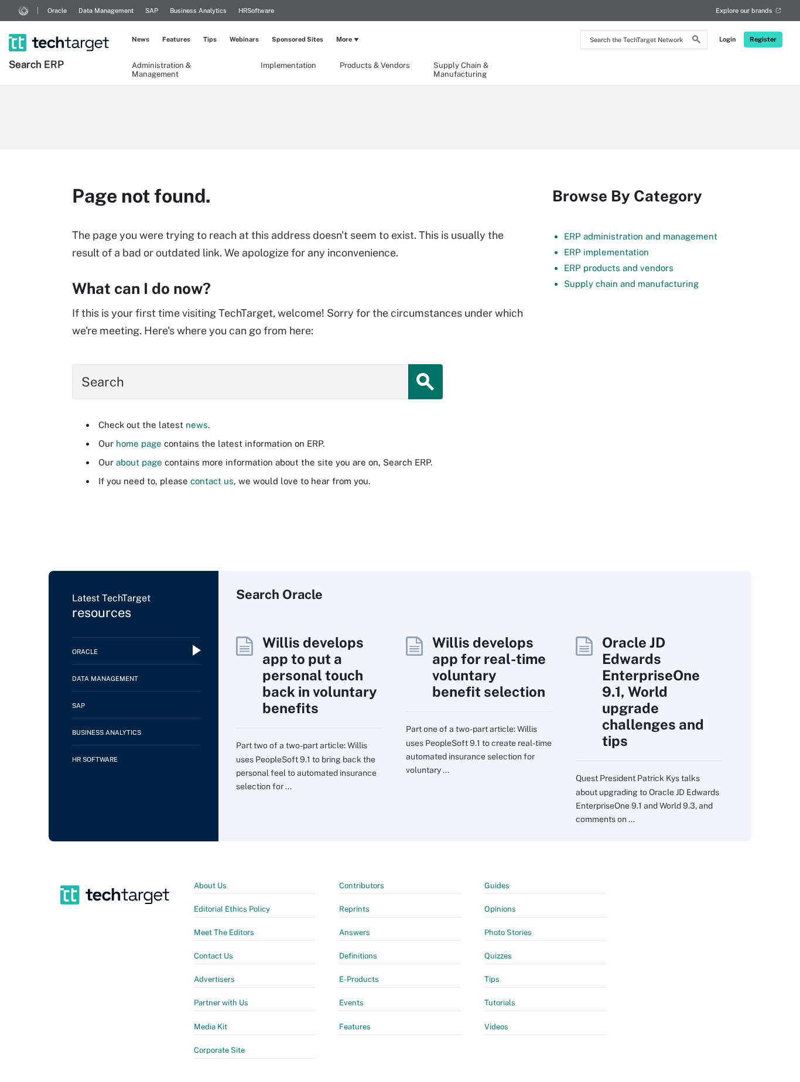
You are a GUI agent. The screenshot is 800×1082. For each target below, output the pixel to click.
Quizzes (498, 955)
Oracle (57, 10)
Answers (354, 932)
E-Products (359, 979)
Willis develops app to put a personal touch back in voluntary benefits (319, 675)
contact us (212, 481)
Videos (496, 1026)
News (140, 39)
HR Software (95, 759)
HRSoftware (256, 10)
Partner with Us (221, 1002)
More (344, 39)
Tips (210, 39)
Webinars (244, 39)
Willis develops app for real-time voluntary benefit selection (489, 667)
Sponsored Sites (297, 39)
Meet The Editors (224, 932)
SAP (151, 10)
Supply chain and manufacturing (631, 284)
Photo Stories (508, 932)
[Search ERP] (60, 27)
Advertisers (214, 979)
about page (139, 462)
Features (176, 39)
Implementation (288, 65)
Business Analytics (198, 10)
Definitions (358, 955)
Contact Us (213, 955)
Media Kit (210, 1026)
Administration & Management (161, 69)
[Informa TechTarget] (23, 10)
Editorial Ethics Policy (232, 909)
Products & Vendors (375, 65)
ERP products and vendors (618, 268)
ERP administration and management (640, 236)
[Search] (696, 41)
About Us (210, 885)
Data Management (106, 10)
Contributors (361, 885)
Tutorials (499, 1002)
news (197, 425)
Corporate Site (219, 1050)
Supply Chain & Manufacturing (460, 69)
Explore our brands (744, 10)
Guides (497, 885)
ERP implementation (606, 252)
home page (139, 443)
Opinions (500, 909)
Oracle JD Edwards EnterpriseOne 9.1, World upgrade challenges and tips (653, 691)
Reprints (354, 909)
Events (351, 1002)
